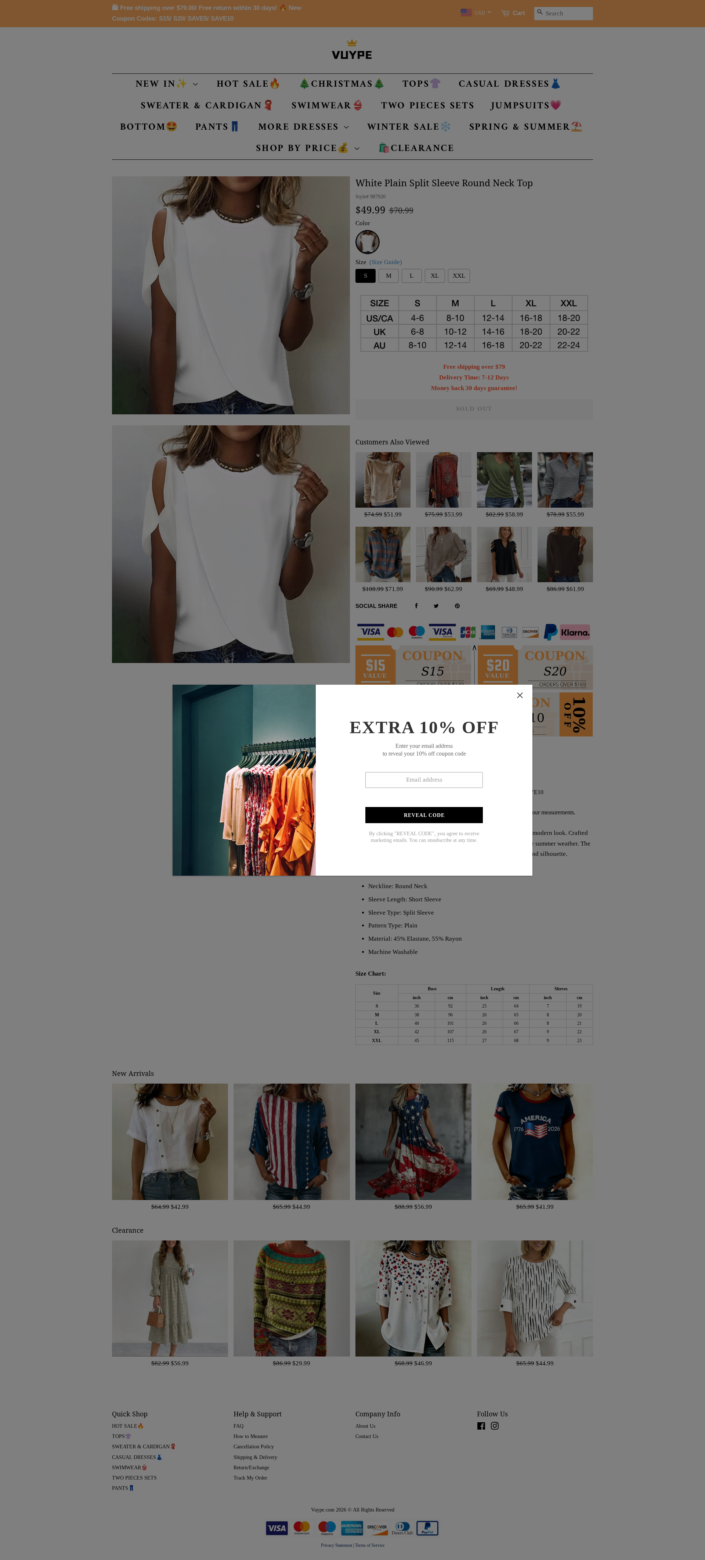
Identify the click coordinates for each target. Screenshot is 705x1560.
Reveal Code (424, 815)
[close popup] (520, 695)
